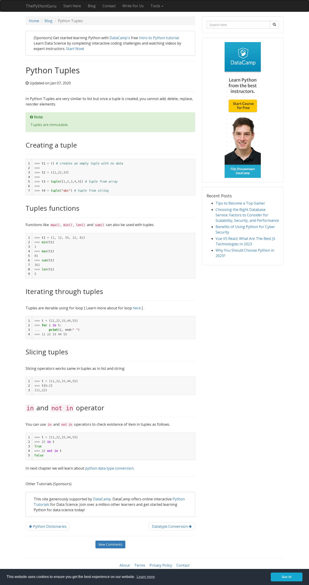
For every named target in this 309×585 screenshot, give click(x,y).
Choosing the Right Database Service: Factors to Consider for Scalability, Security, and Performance (247, 215)
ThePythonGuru (41, 6)
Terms (139, 565)
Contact (109, 5)
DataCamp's (119, 37)
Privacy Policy (161, 565)
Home (34, 20)
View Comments (110, 544)
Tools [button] (155, 5)
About (124, 565)
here (137, 308)
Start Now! (75, 48)
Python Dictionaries (49, 526)
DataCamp (102, 499)
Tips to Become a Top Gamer (240, 203)
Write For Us (133, 5)
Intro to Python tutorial (159, 37)
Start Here (72, 5)
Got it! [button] (287, 577)
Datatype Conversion (170, 526)
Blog (92, 5)
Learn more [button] (146, 577)
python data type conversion (109, 468)
